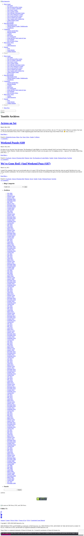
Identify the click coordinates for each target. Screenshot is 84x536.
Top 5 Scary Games (12, 10)
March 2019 (10, 294)
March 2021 (10, 260)
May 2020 (10, 273)
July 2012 (9, 412)
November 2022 (11, 234)
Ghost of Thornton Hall (18, 158)
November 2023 (11, 218)
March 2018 (10, 311)
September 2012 (11, 409)
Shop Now (7, 108)
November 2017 (11, 317)
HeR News (10, 35)
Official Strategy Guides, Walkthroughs (17, 26)
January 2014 (10, 385)
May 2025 (10, 202)
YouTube (69, 158)
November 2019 (11, 282)
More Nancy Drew (9, 42)
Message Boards (11, 32)
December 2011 (11, 422)
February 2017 (11, 331)
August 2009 (10, 464)
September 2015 (11, 356)
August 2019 (10, 286)
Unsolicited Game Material (38, 520)
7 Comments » (4, 138)
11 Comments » (5, 159)
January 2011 (10, 439)
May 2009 (10, 468)
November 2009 (11, 459)
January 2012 (10, 421)
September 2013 (11, 391)
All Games (10, 5)
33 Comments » (5, 180)
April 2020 (10, 274)
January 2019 (10, 297)
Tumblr (32, 137)
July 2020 (9, 270)
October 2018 (10, 301)
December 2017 (11, 316)
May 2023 (10, 226)
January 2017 (10, 332)
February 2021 (11, 261)
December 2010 (11, 440)
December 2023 (11, 217)
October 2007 (10, 479)
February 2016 (11, 348)
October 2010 (10, 443)
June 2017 (10, 325)
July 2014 (9, 376)
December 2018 (11, 298)
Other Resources (11, 45)
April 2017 (10, 328)
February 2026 (11, 196)
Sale (31, 158)
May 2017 (10, 326)
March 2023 (10, 228)
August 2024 (10, 209)
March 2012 (10, 418)
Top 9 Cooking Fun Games (14, 17)
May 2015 (10, 362)
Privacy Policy (14, 520)
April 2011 (10, 434)
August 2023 (10, 223)
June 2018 (10, 307)
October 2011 (10, 425)
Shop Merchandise (9, 23)
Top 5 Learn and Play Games (14, 16)
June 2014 (10, 378)
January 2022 (10, 245)
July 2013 (9, 394)
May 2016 (10, 344)
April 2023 (10, 227)
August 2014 (10, 375)
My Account (10, 22)
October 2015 (10, 354)
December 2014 (11, 369)
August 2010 (10, 446)
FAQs (28, 520)
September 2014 (11, 373)
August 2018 (10, 304)
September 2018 (11, 302)
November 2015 (11, 353)
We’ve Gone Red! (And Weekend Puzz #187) (26, 163)
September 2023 (11, 221)
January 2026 (10, 197)
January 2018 (10, 314)
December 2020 (11, 264)
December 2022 (11, 233)
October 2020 (10, 267)
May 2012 (10, 415)
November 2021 (11, 248)
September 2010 (11, 445)
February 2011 (11, 437)
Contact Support (11, 51)
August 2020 (10, 268)
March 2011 (10, 436)
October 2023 (10, 220)
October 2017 (10, 319)
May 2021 (10, 257)
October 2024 (10, 208)
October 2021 (10, 249)
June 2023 (10, 224)
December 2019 (11, 280)
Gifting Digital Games (13, 20)
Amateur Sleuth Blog (12, 30)
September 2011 (11, 427)
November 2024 (11, 206)
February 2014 (11, 384)
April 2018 (10, 310)
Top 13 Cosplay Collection (14, 8)
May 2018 (10, 308)
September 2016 (11, 338)
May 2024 (10, 211)
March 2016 (10, 347)
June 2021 (10, 255)
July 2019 (9, 288)
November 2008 (11, 476)
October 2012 (10, 408)
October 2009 (10, 461)
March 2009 (10, 471)
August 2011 (10, 428)
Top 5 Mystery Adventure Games (16, 13)
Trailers (9, 44)
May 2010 (10, 450)
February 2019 (11, 295)
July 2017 (9, 323)
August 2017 (10, 322)
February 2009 (11, 473)
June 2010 (10, 449)
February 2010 (11, 455)
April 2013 (10, 399)
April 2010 (10, 452)
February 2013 (11, 402)
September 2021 (11, 251)
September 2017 (11, 320)
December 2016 (11, 334)
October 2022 (10, 236)
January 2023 (10, 231)
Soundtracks (10, 28)
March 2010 (10, 453)
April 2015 (10, 363)
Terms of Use (22, 520)
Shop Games (7, 4)
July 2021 (9, 254)
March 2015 (10, 365)
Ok (2, 534)
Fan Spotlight (10, 39)
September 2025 (11, 200)
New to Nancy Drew (12, 41)
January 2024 (10, 215)
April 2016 (10, 345)
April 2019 (10, 292)
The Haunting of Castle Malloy (41, 158)
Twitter (55, 158)
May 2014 (10, 379)
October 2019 (10, 283)
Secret (31, 179)
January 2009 (10, 474)
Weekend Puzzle (62, 158)
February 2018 (11, 313)
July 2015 (9, 359)
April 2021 (10, 258)
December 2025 (11, 199)
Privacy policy (7, 534)
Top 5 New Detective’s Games (15, 14)
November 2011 (11, 424)
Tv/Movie (36, 137)
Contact (8, 520)
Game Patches (11, 50)
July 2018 (9, 305)
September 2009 (11, 462)
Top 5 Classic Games (12, 11)
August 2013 (10, 393)
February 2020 (11, 277)
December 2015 (11, 351)
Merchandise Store (12, 25)
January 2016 (10, 350)
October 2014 (10, 372)
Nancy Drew (26, 137)
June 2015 (10, 360)
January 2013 (10, 403)
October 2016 (10, 336)
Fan (21, 137)
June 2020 (10, 271)
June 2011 (9, 431)
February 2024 (11, 214)
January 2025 (10, 203)
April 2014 (10, 381)
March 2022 (10, 243)
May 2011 (9, 433)
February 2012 (11, 419)
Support (6, 47)
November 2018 (11, 300)
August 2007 (10, 480)
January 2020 (10, 279)
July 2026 (9, 193)
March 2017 (10, 329)
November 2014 (11, 371)
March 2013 (10, 400)
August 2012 (10, 410)
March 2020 (10, 276)
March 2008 (10, 477)
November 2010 (11, 442)
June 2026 (10, 194)
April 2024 (10, 212)
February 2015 (11, 366)
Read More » (4, 134)
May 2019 (10, 291)
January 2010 (10, 456)
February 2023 (11, 230)
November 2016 (11, 335)
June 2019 (10, 289)
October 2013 (10, 390)
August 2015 (10, 357)
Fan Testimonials (11, 36)
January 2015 (10, 368)
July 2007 (9, 481)
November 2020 (11, 265)
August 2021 (10, 252)
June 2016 (10, 342)
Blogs (17, 137)
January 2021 (10, 263)
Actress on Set (8, 123)
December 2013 (11, 387)
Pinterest (27, 158)
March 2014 (10, 382)
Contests (9, 33)
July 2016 (9, 341)
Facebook (8, 158)
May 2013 (10, 397)
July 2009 (9, 465)
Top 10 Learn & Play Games (14, 7)
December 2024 (11, 205)
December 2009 (11, 458)
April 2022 (10, 242)
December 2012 (11, 405)
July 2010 (9, 447)
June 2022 (10, 239)
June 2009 (10, 467)
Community (7, 29)
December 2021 (11, 246)
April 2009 (10, 470)
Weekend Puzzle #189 (13, 142)
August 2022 (10, 237)
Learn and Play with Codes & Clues (16, 38)
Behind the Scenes (11, 137)
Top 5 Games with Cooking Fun (15, 19)
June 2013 (10, 396)
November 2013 (11, 388)
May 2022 (10, 240)
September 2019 (11, 285)
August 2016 (10, 339)
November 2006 (11, 483)
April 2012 (10, 416)
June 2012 (10, 413)
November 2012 (11, 406)
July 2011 (9, 430)
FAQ (8, 48)
